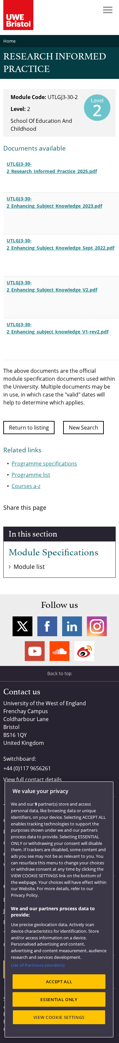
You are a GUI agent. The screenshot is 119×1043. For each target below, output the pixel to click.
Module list (29, 567)
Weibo (84, 651)
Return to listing (29, 427)
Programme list (31, 474)
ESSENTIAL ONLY (58, 999)
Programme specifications (44, 463)
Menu (108, 10)
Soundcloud (59, 651)
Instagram (97, 626)
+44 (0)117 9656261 (27, 768)
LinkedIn (72, 626)
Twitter (22, 626)
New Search (83, 427)
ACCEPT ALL (59, 982)
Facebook (47, 626)
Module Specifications (53, 553)
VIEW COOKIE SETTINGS (59, 1017)
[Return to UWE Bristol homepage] (18, 15)
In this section (33, 534)
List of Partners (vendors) (37, 965)
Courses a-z (26, 486)
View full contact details (32, 779)
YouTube (35, 651)
